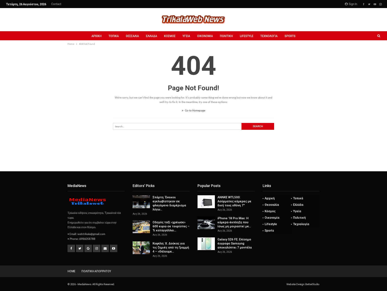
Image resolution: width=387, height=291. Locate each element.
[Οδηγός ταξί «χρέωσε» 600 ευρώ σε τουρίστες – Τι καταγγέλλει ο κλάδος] (141, 226)
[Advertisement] (193, 158)
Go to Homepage (194, 110)
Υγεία (186, 36)
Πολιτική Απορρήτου (96, 271)
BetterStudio (312, 284)
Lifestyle (246, 36)
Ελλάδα (151, 36)
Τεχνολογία (269, 36)
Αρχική (97, 36)
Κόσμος (170, 36)
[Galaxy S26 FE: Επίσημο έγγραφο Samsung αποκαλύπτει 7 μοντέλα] (206, 243)
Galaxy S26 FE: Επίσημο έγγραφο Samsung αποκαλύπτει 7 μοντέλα (234, 243)
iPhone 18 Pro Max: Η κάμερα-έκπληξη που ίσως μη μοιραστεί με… (234, 222)
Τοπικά (114, 36)
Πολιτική (226, 36)
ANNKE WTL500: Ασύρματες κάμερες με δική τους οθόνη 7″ (234, 201)
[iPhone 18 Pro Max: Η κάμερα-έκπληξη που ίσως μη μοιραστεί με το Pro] (206, 222)
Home (71, 271)
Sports (290, 36)
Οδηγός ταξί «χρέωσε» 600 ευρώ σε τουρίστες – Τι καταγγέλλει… (171, 226)
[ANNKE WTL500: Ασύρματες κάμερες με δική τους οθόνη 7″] (206, 201)
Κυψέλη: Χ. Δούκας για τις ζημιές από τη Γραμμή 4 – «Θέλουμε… (171, 247)
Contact (56, 4)
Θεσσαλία (132, 36)
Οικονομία (205, 36)
